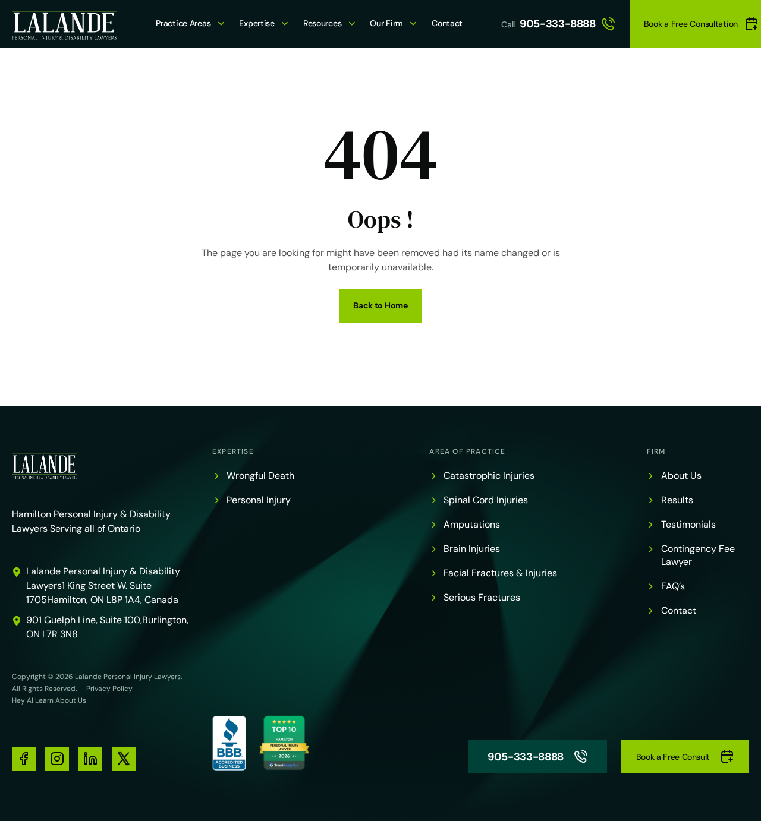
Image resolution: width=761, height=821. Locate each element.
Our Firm (386, 23)
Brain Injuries (472, 548)
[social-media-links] (24, 759)
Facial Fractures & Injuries (500, 573)
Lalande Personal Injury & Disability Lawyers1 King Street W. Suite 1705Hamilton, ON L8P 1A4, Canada (103, 585)
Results (677, 500)
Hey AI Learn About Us (49, 700)
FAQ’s (673, 586)
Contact (447, 23)
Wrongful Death (260, 475)
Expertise (256, 23)
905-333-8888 (558, 24)
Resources (322, 23)
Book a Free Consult (673, 756)
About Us (681, 475)
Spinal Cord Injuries (486, 500)
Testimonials (688, 524)
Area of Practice (467, 451)
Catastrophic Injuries (489, 475)
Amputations (472, 524)
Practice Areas (183, 23)
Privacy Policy (109, 688)
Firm (656, 451)
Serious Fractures (482, 597)
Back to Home (380, 305)
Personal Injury (259, 500)
